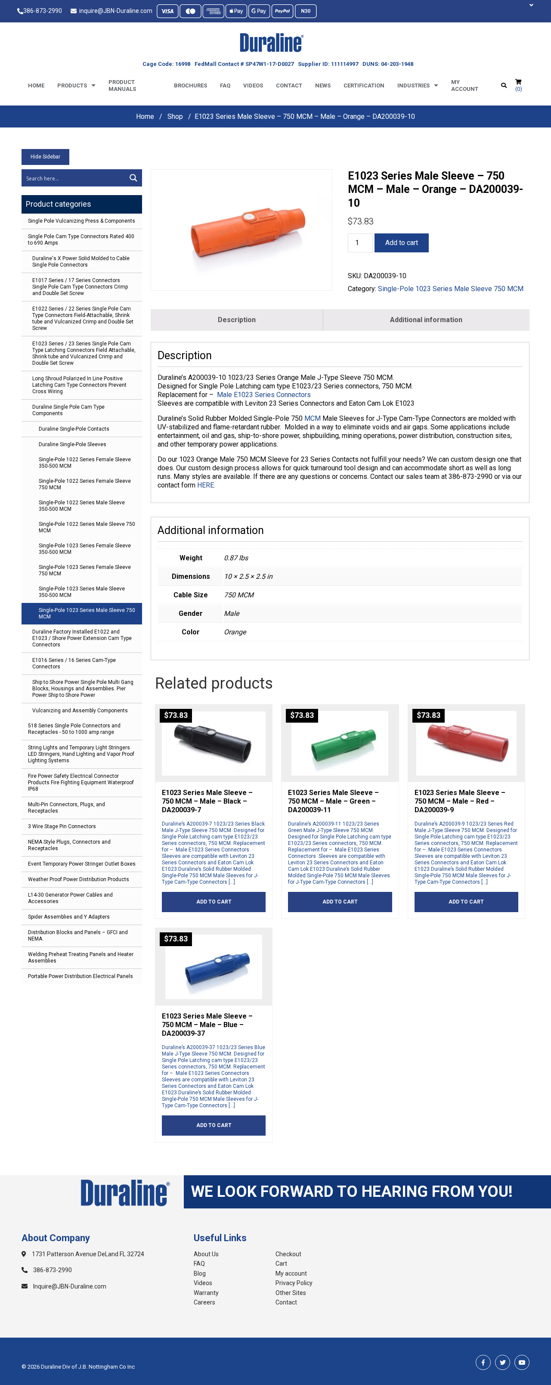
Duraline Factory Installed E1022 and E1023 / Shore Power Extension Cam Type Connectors (82, 638)
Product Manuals (122, 85)
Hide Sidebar (45, 157)
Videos (253, 85)
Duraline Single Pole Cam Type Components (68, 410)
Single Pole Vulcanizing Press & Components (81, 221)
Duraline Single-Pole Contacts (74, 429)
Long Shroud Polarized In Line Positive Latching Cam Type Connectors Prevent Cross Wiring (79, 385)
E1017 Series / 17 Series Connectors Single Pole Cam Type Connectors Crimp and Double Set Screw (80, 286)
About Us (206, 1254)
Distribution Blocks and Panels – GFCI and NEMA (78, 935)
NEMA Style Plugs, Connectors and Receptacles (69, 845)
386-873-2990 (42, 10)
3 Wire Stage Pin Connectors (62, 826)
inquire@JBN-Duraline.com (114, 10)
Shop (175, 116)
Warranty (206, 1292)
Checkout (288, 1254)
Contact (289, 85)
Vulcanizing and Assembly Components (80, 711)
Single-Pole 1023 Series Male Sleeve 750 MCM (87, 613)
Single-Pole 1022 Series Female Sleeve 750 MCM (85, 484)
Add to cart (401, 243)
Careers (204, 1302)
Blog (200, 1273)
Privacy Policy (294, 1282)
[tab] (237, 320)
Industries (413, 85)
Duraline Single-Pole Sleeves (72, 444)
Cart (281, 1263)
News (323, 85)
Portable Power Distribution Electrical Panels (80, 976)
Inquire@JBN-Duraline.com (69, 1286)
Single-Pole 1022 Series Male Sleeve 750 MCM (87, 527)
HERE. (206, 485)
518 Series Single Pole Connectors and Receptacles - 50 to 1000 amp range (74, 729)
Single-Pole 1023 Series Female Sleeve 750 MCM (85, 570)
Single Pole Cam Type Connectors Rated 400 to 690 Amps (81, 239)
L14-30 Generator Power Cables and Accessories (70, 898)
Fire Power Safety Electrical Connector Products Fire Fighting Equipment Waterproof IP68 (81, 782)
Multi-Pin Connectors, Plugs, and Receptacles (66, 807)
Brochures (190, 85)
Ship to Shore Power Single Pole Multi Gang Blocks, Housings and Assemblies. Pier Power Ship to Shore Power (82, 688)
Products (72, 85)
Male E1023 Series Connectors (265, 395)
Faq (225, 85)
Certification (364, 85)
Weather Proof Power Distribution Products (78, 879)
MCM (312, 418)
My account (464, 85)
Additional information (426, 320)
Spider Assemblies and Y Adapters (69, 917)
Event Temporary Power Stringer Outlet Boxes (82, 864)
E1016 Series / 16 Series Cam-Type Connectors (74, 663)
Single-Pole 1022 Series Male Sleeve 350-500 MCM (82, 506)
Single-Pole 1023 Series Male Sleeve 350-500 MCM (82, 592)
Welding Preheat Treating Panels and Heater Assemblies (80, 957)
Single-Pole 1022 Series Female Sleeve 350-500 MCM (85, 462)
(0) (518, 89)
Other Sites (291, 1292)
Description (237, 320)
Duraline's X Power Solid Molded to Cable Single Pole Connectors (81, 261)
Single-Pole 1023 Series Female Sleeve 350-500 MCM (85, 549)
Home (36, 85)
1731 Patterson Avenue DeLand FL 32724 (87, 1254)
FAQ (199, 1263)
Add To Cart (214, 902)
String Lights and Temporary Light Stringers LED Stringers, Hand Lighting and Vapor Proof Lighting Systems (81, 754)
